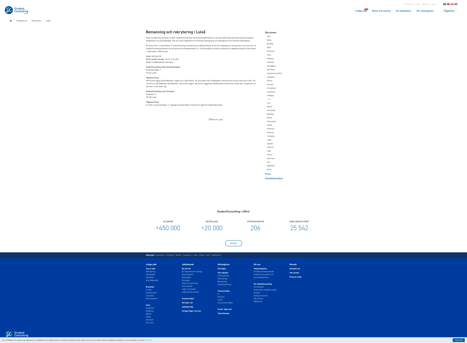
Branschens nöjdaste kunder (265, 289)
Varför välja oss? (225, 309)
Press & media (295, 277)
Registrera (449, 10)
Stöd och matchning (190, 283)
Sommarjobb (187, 286)
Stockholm (270, 129)
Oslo (268, 162)
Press (268, 173)
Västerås (270, 147)
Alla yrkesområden (225, 302)
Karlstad (270, 84)
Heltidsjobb (150, 274)
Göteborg (270, 58)
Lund (268, 103)
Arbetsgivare (224, 264)
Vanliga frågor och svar (191, 311)
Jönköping (270, 77)
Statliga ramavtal (261, 295)
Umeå (269, 140)
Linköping (270, 95)
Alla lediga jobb (152, 280)
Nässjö (269, 118)
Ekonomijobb (151, 292)
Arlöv (269, 36)
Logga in (433, 4)
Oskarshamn (271, 121)
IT (218, 294)
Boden (269, 40)
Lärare (220, 299)
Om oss (417, 4)
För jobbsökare (403, 10)
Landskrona (271, 92)
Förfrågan (222, 268)
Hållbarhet (425, 4)
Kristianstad (271, 88)
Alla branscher (151, 298)
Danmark (149, 319)
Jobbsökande (188, 264)
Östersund (270, 158)
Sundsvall (270, 132)
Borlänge (270, 44)
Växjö (269, 151)
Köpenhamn (216, 255)
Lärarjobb (150, 295)
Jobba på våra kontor (190, 292)
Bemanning (222, 281)
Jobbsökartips (187, 307)
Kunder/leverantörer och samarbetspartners (264, 276)
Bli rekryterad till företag (192, 271)
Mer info (149, 340)
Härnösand (271, 70)
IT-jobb (148, 289)
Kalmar (269, 81)
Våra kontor (271, 32)
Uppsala (270, 143)
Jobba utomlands (189, 289)
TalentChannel (223, 313)
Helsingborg (271, 66)
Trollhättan (271, 136)
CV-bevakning (223, 275)
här (197, 48)
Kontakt (293, 264)
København (271, 166)
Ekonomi (221, 297)
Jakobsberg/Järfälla (274, 73)
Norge (148, 317)
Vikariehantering (224, 284)
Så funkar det (187, 302)
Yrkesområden (188, 298)
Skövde (269, 125)
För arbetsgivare (425, 10)
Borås (269, 47)
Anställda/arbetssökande (264, 271)
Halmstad (270, 62)
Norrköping (271, 110)
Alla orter (149, 322)
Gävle (269, 55)
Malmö (269, 106)
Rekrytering (150, 271)
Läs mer (233, 243)
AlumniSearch (187, 274)
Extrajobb (150, 277)
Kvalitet (257, 292)
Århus (269, 169)
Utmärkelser (259, 287)
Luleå (269, 99)
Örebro (269, 155)
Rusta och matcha (381, 10)
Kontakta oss (409, 4)
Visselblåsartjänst (274, 178)
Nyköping (270, 114)
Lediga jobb (361, 10)
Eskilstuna (270, 51)
